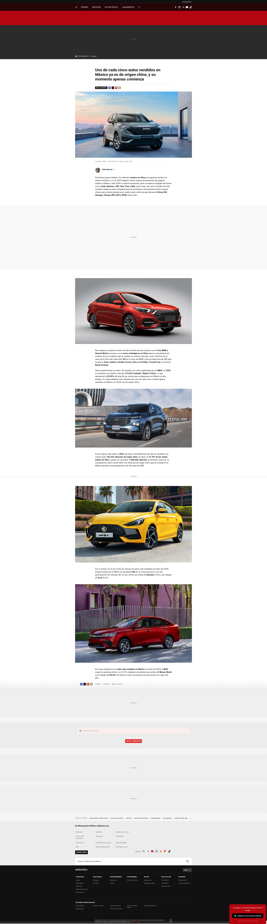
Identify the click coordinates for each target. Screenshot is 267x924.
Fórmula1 (79, 832)
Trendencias (165, 880)
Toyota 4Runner (155, 818)
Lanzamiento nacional (103, 843)
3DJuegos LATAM (98, 905)
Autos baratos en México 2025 (99, 818)
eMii (77, 847)
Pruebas (84, 7)
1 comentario (102, 88)
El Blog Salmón (182, 880)
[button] (108, 169)
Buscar (188, 861)
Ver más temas (81, 852)
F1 (139, 7)
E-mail (119, 88)
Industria (96, 7)
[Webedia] (187, 1)
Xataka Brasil (80, 908)
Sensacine (113, 880)
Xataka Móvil (79, 883)
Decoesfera (164, 883)
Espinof (112, 883)
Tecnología (119, 836)
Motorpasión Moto (149, 883)
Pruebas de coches (122, 832)
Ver (134, 741)
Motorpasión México (150, 905)
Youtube (187, 7)
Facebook (175, 7)
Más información (136, 922)
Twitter (183, 7)
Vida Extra (96, 883)
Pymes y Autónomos (184, 883)
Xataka (78, 880)
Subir (186, 870)
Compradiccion (165, 886)
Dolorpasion (80, 843)
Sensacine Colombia (116, 908)
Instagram (179, 7)
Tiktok (190, 7)
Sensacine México (115, 905)
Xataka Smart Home (82, 889)
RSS (160, 851)
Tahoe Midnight (121, 843)
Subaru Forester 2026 (181, 818)
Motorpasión (148, 880)
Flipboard (116, 88)
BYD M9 (128, 818)
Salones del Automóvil (80, 837)
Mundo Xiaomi (80, 892)
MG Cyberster (167, 818)
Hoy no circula (111, 7)
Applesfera (79, 886)
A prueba (93, 56)
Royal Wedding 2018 (103, 847)
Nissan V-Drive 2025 (117, 818)
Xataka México (80, 905)
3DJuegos (96, 880)
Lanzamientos (128, 7)
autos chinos (117, 684)
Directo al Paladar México (132, 906)
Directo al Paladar (132, 880)
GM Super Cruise (121, 847)
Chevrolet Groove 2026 (141, 818)
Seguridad (99, 836)
